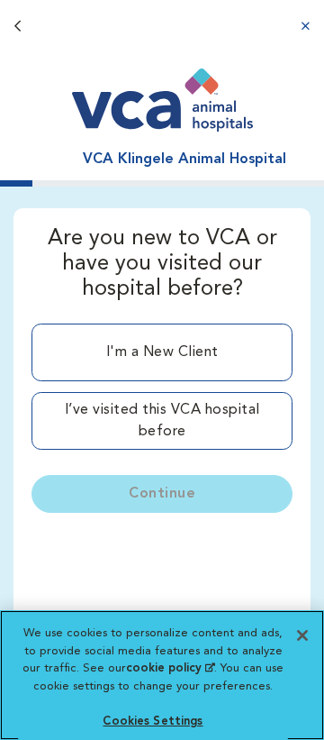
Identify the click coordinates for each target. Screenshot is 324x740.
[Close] (302, 635)
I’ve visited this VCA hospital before (162, 421)
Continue (162, 494)
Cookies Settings (152, 721)
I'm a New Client (162, 352)
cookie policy (170, 668)
